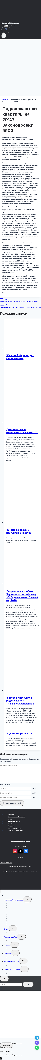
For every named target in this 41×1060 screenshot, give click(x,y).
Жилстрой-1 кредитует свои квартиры (20, 357)
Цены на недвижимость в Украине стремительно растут (20, 306)
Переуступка (13, 957)
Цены (10, 941)
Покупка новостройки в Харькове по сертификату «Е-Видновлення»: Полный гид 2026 (22, 596)
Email (33, 793)
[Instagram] (15, 851)
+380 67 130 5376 (6, 1051)
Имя (33, 788)
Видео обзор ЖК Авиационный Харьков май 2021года (19, 301)
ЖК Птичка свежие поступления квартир (18, 531)
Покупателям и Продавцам (20, 841)
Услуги (20, 857)
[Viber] (37, 1043)
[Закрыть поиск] (4, 979)
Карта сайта (13, 965)
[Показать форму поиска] (5, 29)
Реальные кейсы (6, 863)
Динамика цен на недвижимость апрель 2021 (22, 431)
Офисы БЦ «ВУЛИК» (15, 830)
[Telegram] (37, 1038)
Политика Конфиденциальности (20, 867)
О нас (6, 929)
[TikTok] (20, 851)
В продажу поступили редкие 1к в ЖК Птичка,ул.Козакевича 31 (20, 700)
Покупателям (13, 949)
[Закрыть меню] (0, 891)
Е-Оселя (7, 945)
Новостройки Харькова (16, 817)
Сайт (33, 797)
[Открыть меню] (3, 35)
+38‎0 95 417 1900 (6, 1047)
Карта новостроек (11, 961)
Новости (7, 953)
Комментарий (5, 784)
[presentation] (22, 334)
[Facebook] (26, 851)
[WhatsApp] (37, 1048)
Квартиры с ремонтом (17, 924)
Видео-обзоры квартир (19, 733)
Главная (5, 100)
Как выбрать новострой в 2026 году (22, 973)
